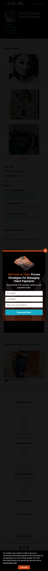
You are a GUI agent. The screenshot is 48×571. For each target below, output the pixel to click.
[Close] (45, 250)
